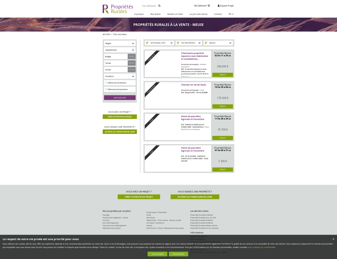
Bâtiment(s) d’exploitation (117, 89)
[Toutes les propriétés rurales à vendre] (118, 12)
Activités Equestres (111, 223)
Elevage (106, 215)
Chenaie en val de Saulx (193, 84)
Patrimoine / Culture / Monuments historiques (165, 228)
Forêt (202, 90)
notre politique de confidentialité (261, 247)
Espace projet (227, 5)
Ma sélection (200, 5)
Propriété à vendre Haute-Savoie (203, 226)
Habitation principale (112, 228)
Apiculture (151, 218)
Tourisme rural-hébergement (114, 226)
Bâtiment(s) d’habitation (117, 83)
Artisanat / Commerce (155, 223)
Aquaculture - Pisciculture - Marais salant (164, 220)
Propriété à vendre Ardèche (201, 215)
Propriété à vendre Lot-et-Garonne (204, 228)
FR (230, 14)
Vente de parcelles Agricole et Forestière (192, 118)
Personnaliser (178, 254)
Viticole (106, 220)
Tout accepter (157, 254)
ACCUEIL (107, 34)
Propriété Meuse (222, 53)
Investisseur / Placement (157, 212)
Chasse (149, 226)
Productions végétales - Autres (115, 218)
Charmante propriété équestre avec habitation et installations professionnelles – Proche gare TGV (194, 56)
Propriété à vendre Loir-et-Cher (203, 218)
